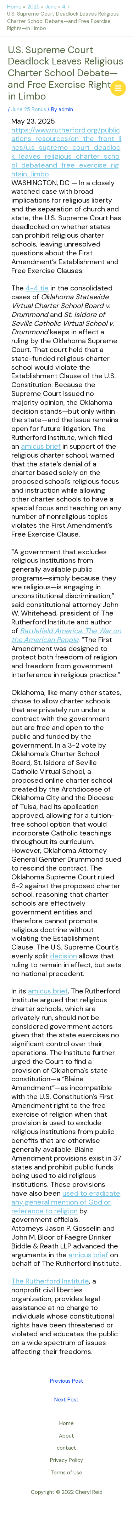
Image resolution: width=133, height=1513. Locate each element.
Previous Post (66, 1381)
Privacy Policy (66, 1460)
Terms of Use (66, 1472)
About (66, 1436)
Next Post (66, 1399)
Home (66, 1423)
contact (66, 1448)
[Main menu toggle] (118, 88)
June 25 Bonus (28, 109)
